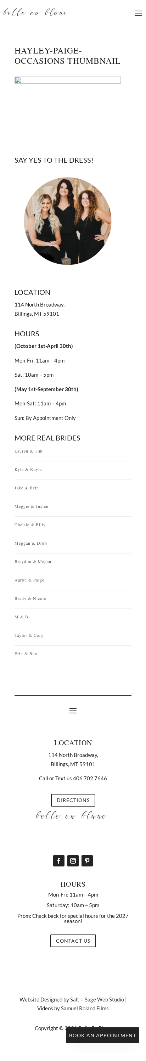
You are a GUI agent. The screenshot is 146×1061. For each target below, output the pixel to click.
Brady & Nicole (30, 598)
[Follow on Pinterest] (87, 860)
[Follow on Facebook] (58, 860)
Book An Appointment (102, 1035)
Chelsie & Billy (30, 524)
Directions (73, 800)
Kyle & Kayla (28, 469)
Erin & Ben (26, 653)
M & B (21, 616)
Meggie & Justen (32, 506)
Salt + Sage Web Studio (97, 999)
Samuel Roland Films (85, 1008)
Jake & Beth (27, 487)
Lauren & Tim (29, 451)
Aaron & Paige (29, 580)
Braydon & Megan (33, 561)
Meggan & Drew (31, 543)
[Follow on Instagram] (73, 860)
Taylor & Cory (29, 635)
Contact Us (73, 941)
